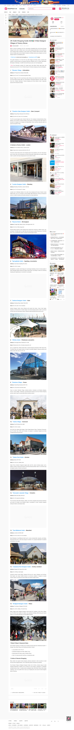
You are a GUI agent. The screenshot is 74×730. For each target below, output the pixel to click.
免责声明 (20, 720)
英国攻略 (28, 5)
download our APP (33, 57)
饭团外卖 (48, 725)
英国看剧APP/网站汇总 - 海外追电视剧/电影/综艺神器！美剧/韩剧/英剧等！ (57, 238)
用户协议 (14, 723)
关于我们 (10, 720)
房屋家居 (23, 12)
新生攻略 (13, 5)
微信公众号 (55, 721)
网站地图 (10, 723)
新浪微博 (51, 721)
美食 (10, 12)
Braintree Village (17, 382)
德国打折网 (31, 725)
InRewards (44, 725)
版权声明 (26, 720)
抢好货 (17, 5)
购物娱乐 (14, 12)
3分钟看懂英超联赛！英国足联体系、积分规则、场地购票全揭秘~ (57, 241)
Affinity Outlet (17, 340)
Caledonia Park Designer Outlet (22, 567)
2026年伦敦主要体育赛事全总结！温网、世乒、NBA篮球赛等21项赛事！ (57, 248)
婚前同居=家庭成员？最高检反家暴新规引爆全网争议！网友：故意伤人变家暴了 (24, 692)
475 (61, 22)
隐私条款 (18, 723)
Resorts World (17, 222)
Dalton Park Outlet (18, 457)
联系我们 (59, 5)
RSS (58, 721)
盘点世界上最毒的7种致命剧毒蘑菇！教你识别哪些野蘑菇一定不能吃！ (57, 255)
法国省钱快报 (26, 725)
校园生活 (13, 14)
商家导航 (24, 5)
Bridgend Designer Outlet (20, 604)
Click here (13, 57)
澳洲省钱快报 (36, 725)
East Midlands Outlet (19, 530)
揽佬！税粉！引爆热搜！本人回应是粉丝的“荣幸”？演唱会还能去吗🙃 (44, 692)
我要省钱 (17, 14)
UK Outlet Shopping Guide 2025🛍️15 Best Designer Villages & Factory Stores (30, 14)
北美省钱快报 (14, 725)
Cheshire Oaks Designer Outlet (21, 111)
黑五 (40, 725)
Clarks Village (17, 422)
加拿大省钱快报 (20, 725)
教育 (28, 12)
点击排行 (20, 5)
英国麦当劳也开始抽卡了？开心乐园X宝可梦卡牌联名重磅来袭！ (57, 245)
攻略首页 (10, 14)
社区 (31, 5)
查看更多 (62, 26)
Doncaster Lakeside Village (20, 493)
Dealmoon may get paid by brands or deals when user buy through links (19, 728)
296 (53, 22)
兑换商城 (34, 5)
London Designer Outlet (19, 184)
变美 (19, 12)
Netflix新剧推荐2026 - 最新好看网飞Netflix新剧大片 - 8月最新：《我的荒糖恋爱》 (58, 258)
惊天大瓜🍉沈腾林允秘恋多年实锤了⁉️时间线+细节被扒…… (57, 234)
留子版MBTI (9, 5)
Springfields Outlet (18, 261)
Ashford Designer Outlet (19, 300)
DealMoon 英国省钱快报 (10, 8)
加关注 (57, 19)
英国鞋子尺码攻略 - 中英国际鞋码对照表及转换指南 (57, 252)
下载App (64, 5)
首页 (5, 5)
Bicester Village (17, 70)
